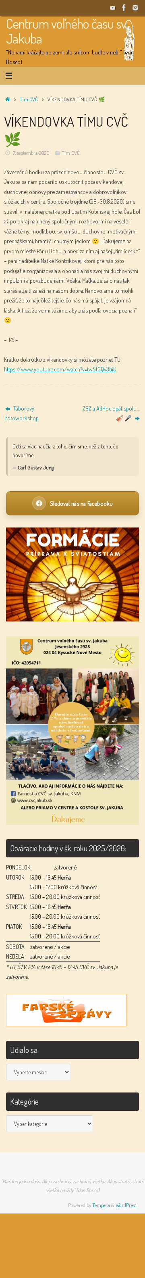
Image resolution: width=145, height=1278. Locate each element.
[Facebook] (124, 7)
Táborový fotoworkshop (22, 412)
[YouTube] (112, 7)
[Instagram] (135, 7)
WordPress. (126, 1205)
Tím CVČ (29, 99)
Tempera (101, 1205)
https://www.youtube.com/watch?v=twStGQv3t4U (60, 369)
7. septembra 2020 (31, 153)
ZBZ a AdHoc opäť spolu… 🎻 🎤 (111, 412)
